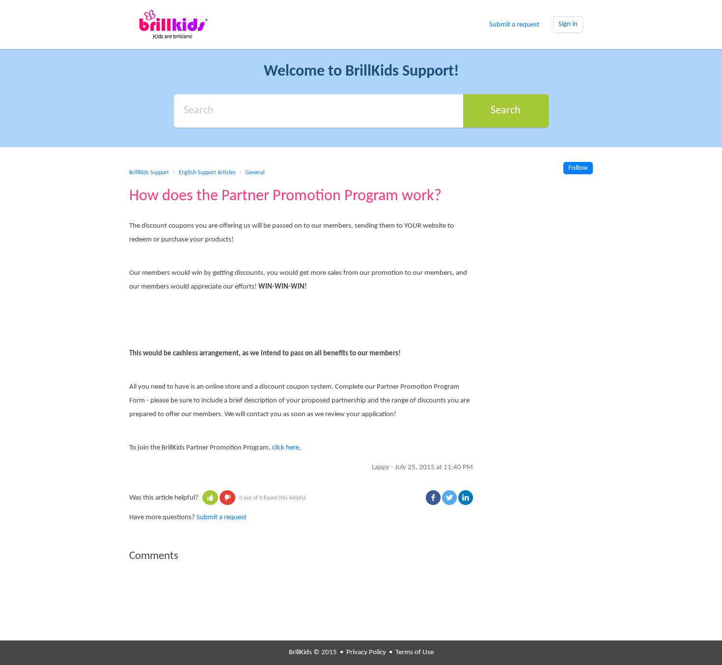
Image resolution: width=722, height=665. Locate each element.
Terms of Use (414, 652)
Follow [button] (578, 168)
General (255, 173)
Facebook (433, 497)
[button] (210, 497)
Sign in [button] (568, 24)
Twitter (449, 497)
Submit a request (514, 24)
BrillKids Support (149, 173)
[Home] (173, 24)
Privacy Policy (366, 652)
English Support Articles (207, 173)
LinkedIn (465, 497)
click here (285, 448)
